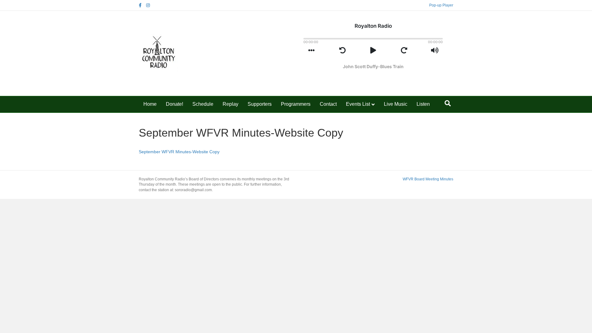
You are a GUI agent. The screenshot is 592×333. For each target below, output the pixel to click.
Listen (423, 104)
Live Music (395, 104)
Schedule (202, 104)
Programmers (295, 104)
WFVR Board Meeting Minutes (428, 179)
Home (150, 104)
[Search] (447, 103)
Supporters (260, 104)
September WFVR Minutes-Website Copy (179, 151)
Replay (230, 104)
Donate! (174, 104)
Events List (358, 104)
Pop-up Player (441, 5)
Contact (328, 104)
